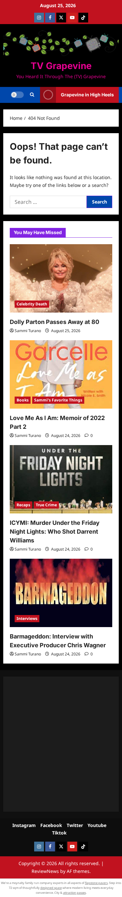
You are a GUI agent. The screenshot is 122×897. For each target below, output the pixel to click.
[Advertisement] (61, 744)
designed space (51, 888)
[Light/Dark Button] (17, 94)
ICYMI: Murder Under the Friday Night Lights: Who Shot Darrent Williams (55, 531)
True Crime (46, 505)
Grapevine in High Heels (87, 94)
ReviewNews (45, 871)
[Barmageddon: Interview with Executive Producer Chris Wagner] (61, 593)
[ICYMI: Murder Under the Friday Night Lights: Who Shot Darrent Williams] (61, 479)
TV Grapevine (61, 65)
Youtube (97, 825)
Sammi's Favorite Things (58, 400)
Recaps (23, 505)
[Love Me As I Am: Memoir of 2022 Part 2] (61, 374)
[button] (32, 95)
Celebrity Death (32, 304)
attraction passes (74, 892)
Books (23, 400)
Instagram (24, 825)
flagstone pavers (96, 883)
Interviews (27, 618)
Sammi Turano (28, 330)
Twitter (75, 825)
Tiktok (59, 833)
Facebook (51, 825)
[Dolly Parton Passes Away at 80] (61, 278)
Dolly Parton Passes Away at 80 (54, 321)
